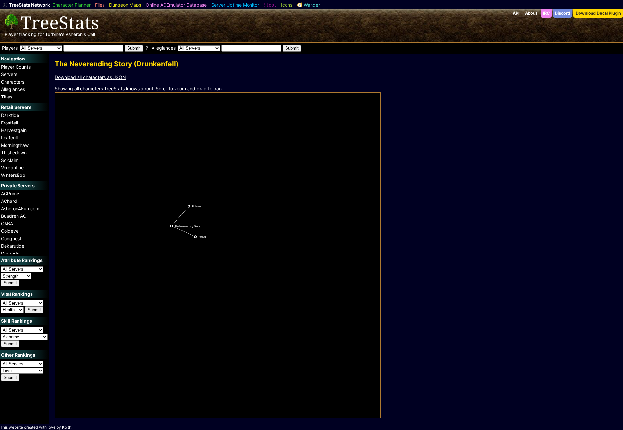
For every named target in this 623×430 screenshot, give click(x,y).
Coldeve (9, 231)
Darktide (10, 115)
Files (99, 4)
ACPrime (10, 193)
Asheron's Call (80, 34)
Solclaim (9, 160)
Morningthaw (15, 145)
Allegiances (13, 89)
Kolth (66, 427)
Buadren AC (13, 216)
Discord (562, 13)
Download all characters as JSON (90, 77)
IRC (546, 13)
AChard (9, 201)
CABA (7, 223)
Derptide (10, 253)
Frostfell (9, 122)
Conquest (11, 238)
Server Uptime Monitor (235, 4)
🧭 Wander (308, 4)
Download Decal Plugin (598, 13)
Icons (286, 4)
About (531, 13)
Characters (12, 82)
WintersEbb (13, 175)
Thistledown (14, 152)
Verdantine (12, 167)
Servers (9, 74)
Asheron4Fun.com (20, 208)
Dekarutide (12, 246)
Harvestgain (14, 130)
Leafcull (9, 137)
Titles (6, 96)
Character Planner (71, 4)
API (516, 13)
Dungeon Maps (125, 4)
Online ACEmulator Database (176, 4)
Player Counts (16, 67)
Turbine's (54, 34)
